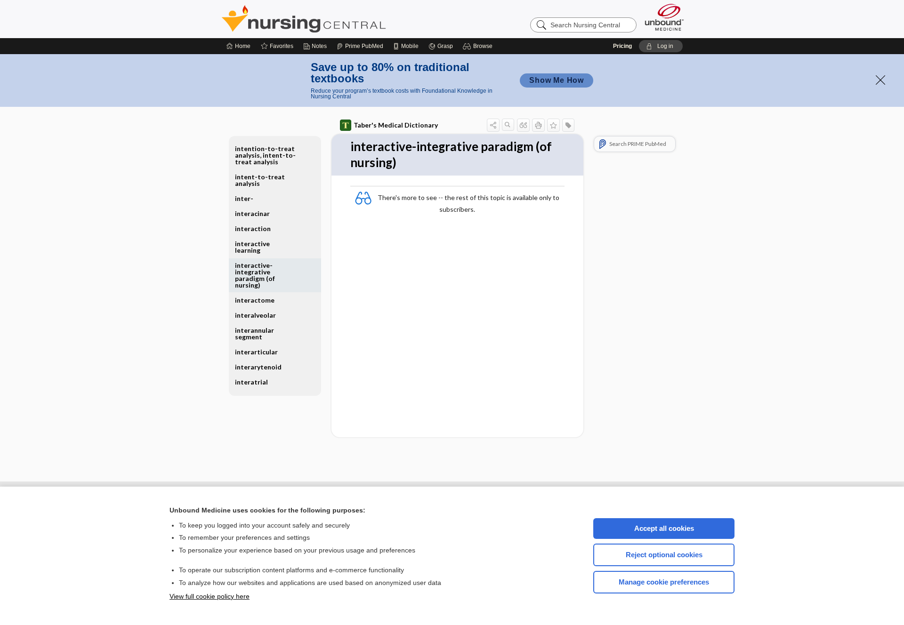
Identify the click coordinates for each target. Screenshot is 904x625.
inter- (244, 198)
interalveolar (255, 315)
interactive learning (252, 247)
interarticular (256, 352)
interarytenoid (258, 367)
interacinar (252, 213)
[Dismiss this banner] (880, 80)
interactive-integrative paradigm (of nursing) (255, 275)
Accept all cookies (664, 528)
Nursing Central (339, 19)
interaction (253, 228)
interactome (254, 300)
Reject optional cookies (664, 555)
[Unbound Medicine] (664, 17)
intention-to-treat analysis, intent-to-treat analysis (265, 155)
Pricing (622, 46)
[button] (479, 46)
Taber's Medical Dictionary (396, 125)
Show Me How (556, 80)
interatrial (251, 382)
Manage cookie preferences (664, 582)
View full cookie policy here (210, 596)
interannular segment (254, 333)
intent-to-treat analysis (260, 180)
